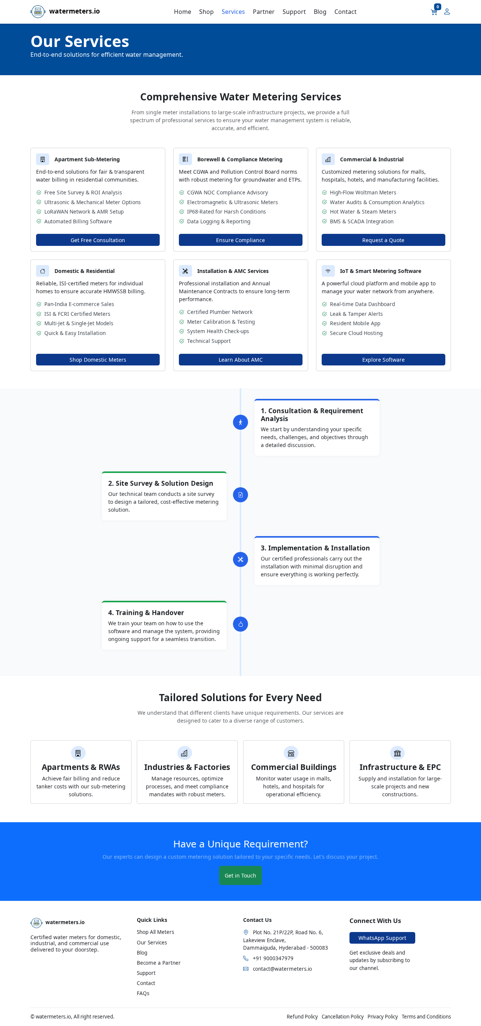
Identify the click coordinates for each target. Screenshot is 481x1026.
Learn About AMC (241, 359)
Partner (264, 12)
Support (294, 12)
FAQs (143, 993)
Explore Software (383, 359)
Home (182, 12)
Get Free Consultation (98, 240)
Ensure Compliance (240, 240)
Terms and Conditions (426, 1016)
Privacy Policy (383, 1016)
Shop (206, 12)
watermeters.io (72, 10)
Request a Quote (383, 240)
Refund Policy (302, 1016)
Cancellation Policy (343, 1016)
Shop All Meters (155, 932)
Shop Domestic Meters (98, 359)
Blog (320, 12)
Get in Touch (240, 875)
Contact (345, 12)
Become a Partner (159, 962)
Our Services (152, 942)
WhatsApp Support (382, 937)
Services (233, 12)
